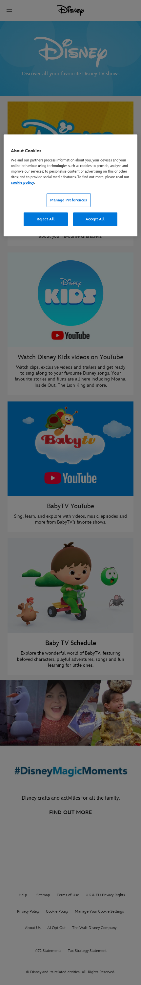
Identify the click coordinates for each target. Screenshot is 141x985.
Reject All (46, 219)
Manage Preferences (68, 200)
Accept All (95, 219)
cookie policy (22, 182)
